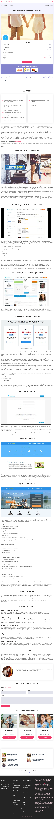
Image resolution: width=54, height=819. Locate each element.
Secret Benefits (26, 806)
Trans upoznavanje (17, 785)
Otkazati (12, 706)
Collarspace (25, 799)
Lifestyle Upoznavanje (6, 80)
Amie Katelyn (18, 667)
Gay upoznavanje (16, 783)
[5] (10, 687)
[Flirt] (19, 70)
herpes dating (18, 141)
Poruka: (2, 695)
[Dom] (7, 2)
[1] (5, 687)
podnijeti (5, 706)
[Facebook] (44, 77)
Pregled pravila (4, 788)
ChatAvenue (15, 804)
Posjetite (27, 62)
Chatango (15, 813)
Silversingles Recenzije (17, 808)
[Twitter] (49, 77)
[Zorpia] (29, 755)
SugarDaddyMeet (16, 811)
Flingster (24, 804)
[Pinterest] (52, 77)
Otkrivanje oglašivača (5, 786)
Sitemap (2, 792)
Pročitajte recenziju (9, 734)
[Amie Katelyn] (7, 671)
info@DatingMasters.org (40, 783)
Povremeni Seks (26, 794)
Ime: (2, 690)
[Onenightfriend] (27, 70)
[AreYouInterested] (4, 765)
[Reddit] (24, 773)
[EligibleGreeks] (4, 755)
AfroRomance (16, 810)
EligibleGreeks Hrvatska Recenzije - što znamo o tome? (12, 756)
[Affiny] (4, 760)
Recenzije (3, 780)
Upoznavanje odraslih (27, 785)
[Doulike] (29, 760)
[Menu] (52, 1)
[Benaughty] (34, 70)
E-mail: (29, 690)
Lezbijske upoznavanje (27, 783)
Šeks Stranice (25, 787)
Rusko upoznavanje (27, 780)
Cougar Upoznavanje (27, 797)
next (29, 743)
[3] (8, 687)
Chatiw (24, 802)
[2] (7, 687)
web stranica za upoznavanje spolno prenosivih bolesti (32, 140)
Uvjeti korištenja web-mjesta (6, 790)
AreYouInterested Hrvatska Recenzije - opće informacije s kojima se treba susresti (12, 765)
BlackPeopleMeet (16, 806)
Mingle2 (15, 802)
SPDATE (24, 808)
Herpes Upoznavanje (6, 83)
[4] (9, 687)
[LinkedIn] (46, 77)
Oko (1, 782)
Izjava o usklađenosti (5, 784)
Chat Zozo (25, 811)
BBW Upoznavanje (17, 797)
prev (25, 743)
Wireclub (24, 810)
